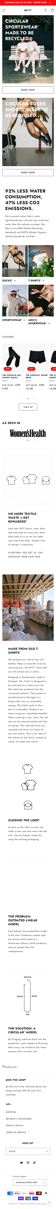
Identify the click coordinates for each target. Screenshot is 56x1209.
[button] (3, 10)
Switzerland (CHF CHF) (26, 1182)
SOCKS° (7, 280)
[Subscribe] (46, 1151)
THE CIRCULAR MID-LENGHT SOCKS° (11, 376)
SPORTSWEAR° (12, 320)
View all (28, 407)
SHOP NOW (28, 90)
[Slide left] (21, 398)
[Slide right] (34, 398)
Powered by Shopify (41, 1204)
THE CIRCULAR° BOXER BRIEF (37, 376)
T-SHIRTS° (34, 280)
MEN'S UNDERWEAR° (37, 321)
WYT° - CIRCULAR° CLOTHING (24, 1204)
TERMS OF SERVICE (16, 1132)
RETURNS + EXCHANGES (19, 1118)
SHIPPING (11, 1112)
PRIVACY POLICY (14, 1125)
